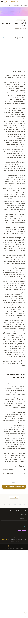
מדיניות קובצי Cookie (7, 500)
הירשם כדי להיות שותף (21, 526)
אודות (25, 522)
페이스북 (24, 504)
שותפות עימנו (23, 518)
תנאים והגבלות (22, 500)
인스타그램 (15, 504)
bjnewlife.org (4, 539)
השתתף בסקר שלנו (22, 530)
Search (17, 2)
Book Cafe (7, 504)
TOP (25, 614)
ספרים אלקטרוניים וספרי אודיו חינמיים (18, 510)
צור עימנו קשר (14, 502)
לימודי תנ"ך (24, 514)
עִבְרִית (13, 497)
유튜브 (19, 504)
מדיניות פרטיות (16, 500)
